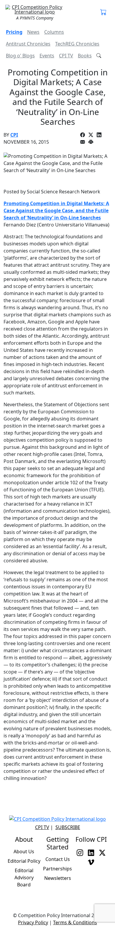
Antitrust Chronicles (28, 44)
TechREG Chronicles (77, 44)
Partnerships (57, 868)
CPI (14, 135)
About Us (24, 851)
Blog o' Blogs (20, 55)
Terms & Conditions (75, 922)
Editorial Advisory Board (24, 877)
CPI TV (66, 55)
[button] (103, 12)
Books (85, 55)
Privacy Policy (33, 922)
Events (47, 55)
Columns (54, 32)
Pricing (14, 32)
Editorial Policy (24, 861)
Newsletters (57, 878)
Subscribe (67, 827)
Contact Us (57, 859)
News (33, 32)
